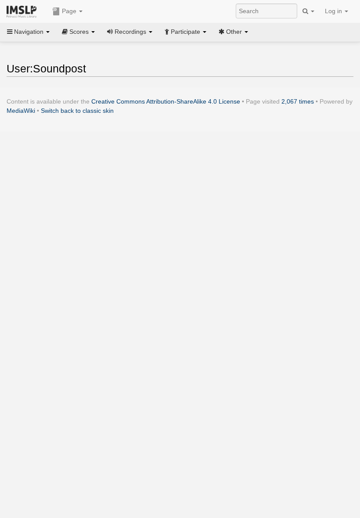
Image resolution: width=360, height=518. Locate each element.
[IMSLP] (23, 11)
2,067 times (297, 101)
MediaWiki (21, 110)
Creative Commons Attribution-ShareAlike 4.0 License (165, 101)
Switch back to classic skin (77, 110)
